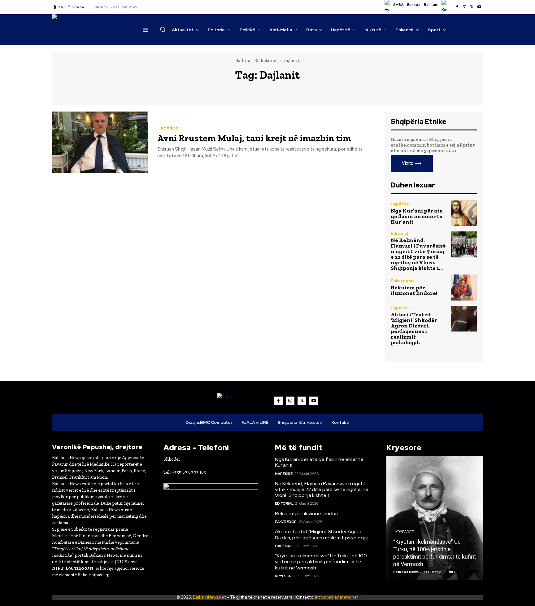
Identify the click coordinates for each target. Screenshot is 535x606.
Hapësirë (167, 128)
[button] (163, 29)
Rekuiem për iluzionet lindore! (414, 290)
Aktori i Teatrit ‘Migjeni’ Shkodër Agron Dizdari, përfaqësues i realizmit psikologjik (414, 328)
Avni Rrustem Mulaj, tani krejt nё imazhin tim (254, 138)
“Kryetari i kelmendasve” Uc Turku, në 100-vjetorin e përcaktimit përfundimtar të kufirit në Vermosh (322, 561)
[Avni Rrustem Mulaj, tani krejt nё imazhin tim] (100, 142)
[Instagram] (464, 7)
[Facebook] (457, 7)
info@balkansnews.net (337, 597)
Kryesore (284, 575)
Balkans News (406, 571)
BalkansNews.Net (209, 597)
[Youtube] (479, 7)
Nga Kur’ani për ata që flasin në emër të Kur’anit (417, 216)
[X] (472, 7)
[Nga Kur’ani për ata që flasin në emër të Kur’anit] (464, 213)
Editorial (399, 233)
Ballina (242, 60)
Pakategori (402, 281)
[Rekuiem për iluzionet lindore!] (464, 287)
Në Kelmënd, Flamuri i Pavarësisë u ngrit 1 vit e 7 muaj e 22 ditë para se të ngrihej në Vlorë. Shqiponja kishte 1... (418, 254)
